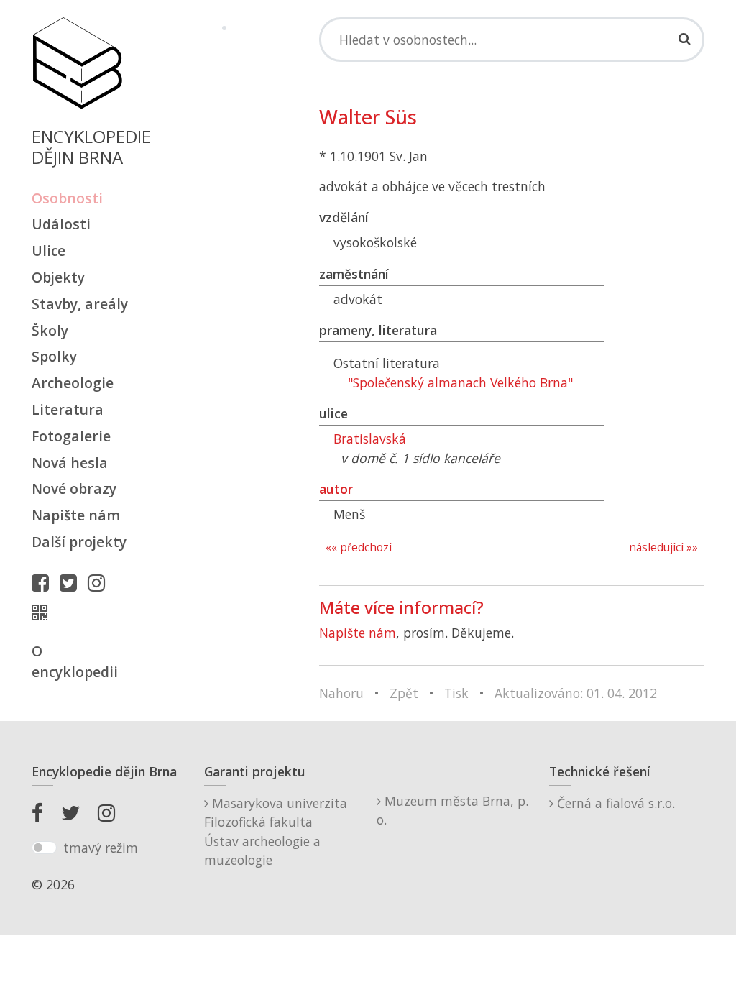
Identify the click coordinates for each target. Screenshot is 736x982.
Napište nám (76, 515)
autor (336, 488)
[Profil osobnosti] (43, 612)
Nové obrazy (74, 488)
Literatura (68, 409)
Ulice (48, 250)
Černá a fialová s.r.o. (614, 803)
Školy (50, 330)
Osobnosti (67, 198)
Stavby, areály (80, 303)
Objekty (58, 277)
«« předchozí (359, 547)
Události (61, 224)
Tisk (456, 693)
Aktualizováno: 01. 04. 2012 (575, 693)
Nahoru (341, 693)
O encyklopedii (75, 661)
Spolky (54, 356)
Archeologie (73, 383)
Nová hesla (70, 462)
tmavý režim (100, 847)
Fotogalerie (71, 436)
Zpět (404, 693)
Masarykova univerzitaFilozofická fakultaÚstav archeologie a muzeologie (275, 831)
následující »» (663, 547)
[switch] (44, 847)
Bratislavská (370, 438)
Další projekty (79, 541)
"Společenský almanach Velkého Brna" (460, 382)
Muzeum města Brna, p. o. (452, 810)
